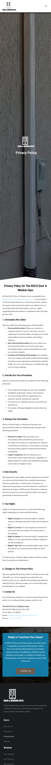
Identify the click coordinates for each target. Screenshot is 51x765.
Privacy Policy (9, 736)
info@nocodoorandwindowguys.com (22, 615)
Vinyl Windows (9, 754)
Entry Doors (8, 731)
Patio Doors (8, 726)
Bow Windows (9, 759)
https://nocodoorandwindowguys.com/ (18, 299)
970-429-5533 (15, 618)
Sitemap (7, 741)
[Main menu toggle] (46, 6)
